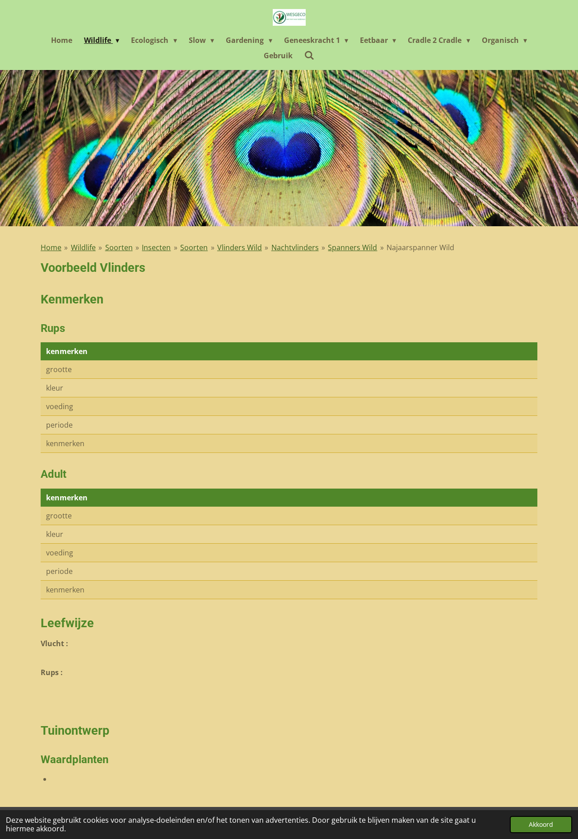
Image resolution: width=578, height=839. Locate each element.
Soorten (119, 247)
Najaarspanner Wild (420, 247)
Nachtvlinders (295, 247)
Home (51, 247)
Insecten (156, 247)
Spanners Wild (352, 247)
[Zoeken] (309, 55)
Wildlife (83, 247)
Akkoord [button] (541, 824)
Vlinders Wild (239, 247)
